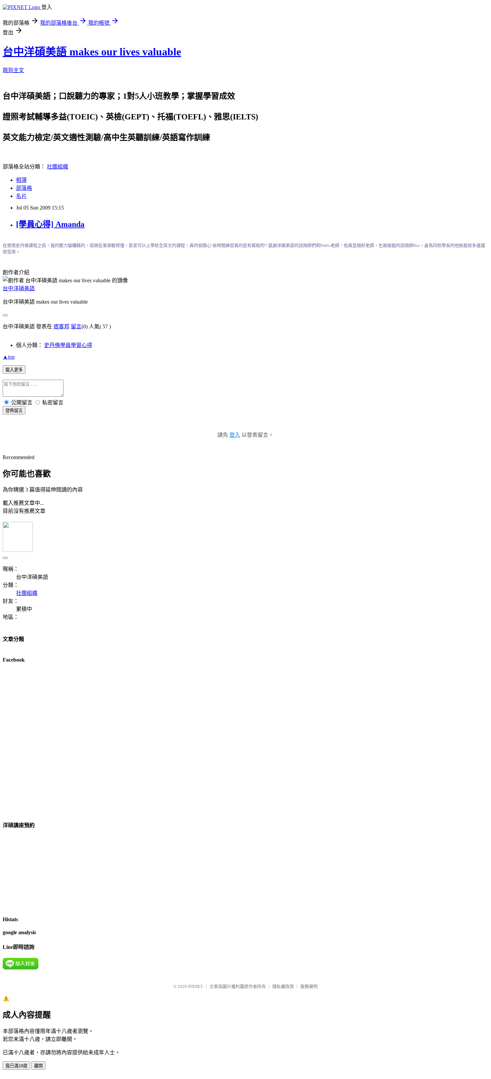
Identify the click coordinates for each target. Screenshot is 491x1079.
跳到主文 (13, 70)
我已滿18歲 (16, 1065)
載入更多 (14, 369)
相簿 (21, 180)
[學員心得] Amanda (50, 224)
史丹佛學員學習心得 (68, 345)
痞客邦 (61, 326)
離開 (38, 1065)
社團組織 (57, 166)
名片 (21, 196)
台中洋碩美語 (19, 288)
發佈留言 (14, 410)
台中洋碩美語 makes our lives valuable (92, 52)
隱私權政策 (283, 986)
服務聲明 (309, 986)
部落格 (24, 188)
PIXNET (195, 986)
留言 (76, 326)
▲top (9, 357)
